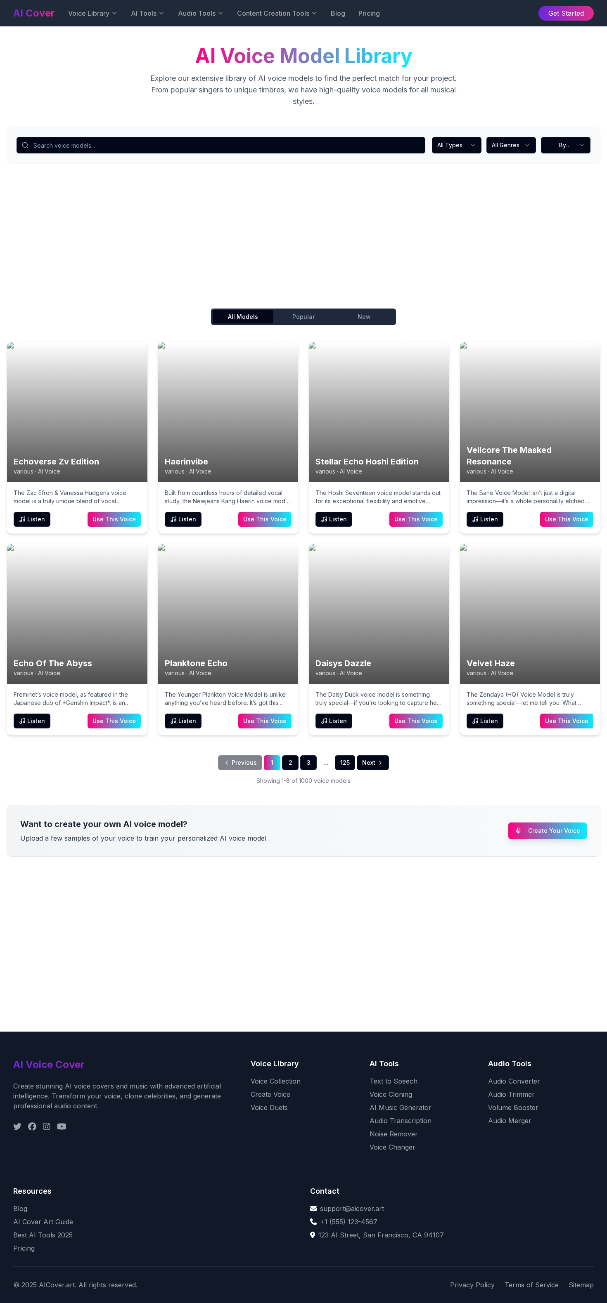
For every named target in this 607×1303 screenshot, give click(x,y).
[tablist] (303, 317)
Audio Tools (197, 13)
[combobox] (456, 145)
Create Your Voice (554, 830)
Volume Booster (513, 1107)
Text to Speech (393, 1081)
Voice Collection (276, 1081)
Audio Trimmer (511, 1094)
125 (345, 762)
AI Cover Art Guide (43, 1222)
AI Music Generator (401, 1107)
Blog (338, 13)
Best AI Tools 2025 (43, 1235)
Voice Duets (269, 1107)
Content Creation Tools (273, 13)
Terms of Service (532, 1285)
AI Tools (143, 13)
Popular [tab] (303, 316)
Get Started (566, 13)
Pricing (369, 13)
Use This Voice (114, 519)
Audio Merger (509, 1121)
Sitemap (581, 1285)
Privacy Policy (472, 1285)
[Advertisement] (254, 237)
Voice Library (88, 13)
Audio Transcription (401, 1121)
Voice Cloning (391, 1094)
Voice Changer (392, 1147)
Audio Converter (514, 1081)
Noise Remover (394, 1134)
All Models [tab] (243, 316)
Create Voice (270, 1094)
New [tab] (364, 316)
